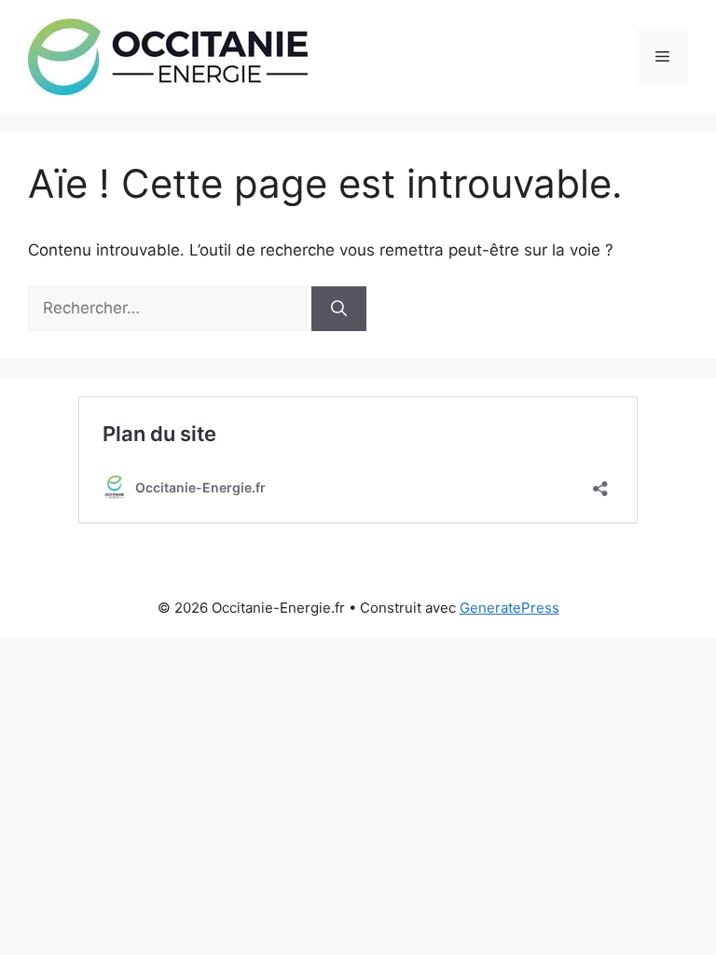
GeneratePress (509, 607)
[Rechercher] (338, 308)
